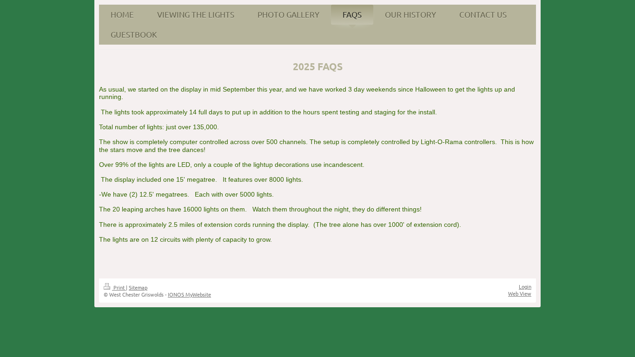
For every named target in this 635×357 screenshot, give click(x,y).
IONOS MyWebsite (189, 294)
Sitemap (138, 287)
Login (525, 286)
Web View (519, 293)
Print (119, 287)
